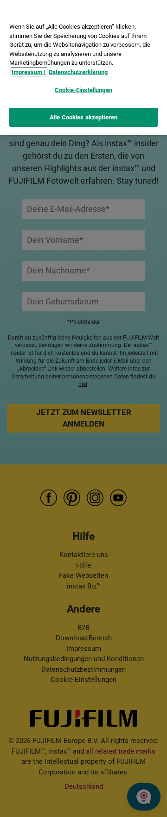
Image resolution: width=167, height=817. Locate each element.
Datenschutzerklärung (78, 71)
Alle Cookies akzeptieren (83, 117)
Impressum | (29, 71)
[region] (83, 67)
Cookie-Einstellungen (83, 90)
